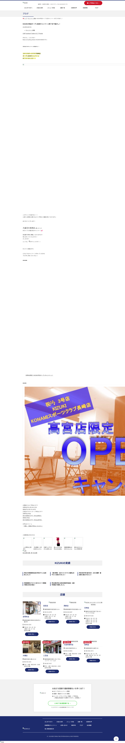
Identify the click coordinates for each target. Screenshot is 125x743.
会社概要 (89, 725)
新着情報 (85, 7)
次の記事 (35, 552)
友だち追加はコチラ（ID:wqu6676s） (32, 519)
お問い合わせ (63, 725)
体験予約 (73, 725)
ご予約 (93, 3)
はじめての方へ (28, 7)
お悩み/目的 (60, 721)
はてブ (37, 33)
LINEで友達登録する (61, 703)
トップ (25, 18)
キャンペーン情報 (32, 18)
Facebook (28, 33)
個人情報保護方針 (49, 728)
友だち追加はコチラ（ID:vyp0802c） (32, 515)
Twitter (33, 33)
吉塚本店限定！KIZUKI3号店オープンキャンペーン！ (39, 375)
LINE (24, 33)
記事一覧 (30, 552)
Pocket (41, 33)
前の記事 (25, 552)
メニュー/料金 (51, 7)
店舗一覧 (80, 721)
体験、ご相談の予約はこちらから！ (33, 526)
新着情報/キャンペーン (51, 725)
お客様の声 (74, 7)
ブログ (96, 7)
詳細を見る (31, 634)
